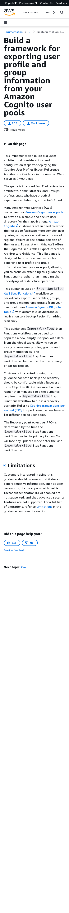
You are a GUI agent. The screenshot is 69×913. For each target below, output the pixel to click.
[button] (15, 144)
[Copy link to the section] (4, 465)
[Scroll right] (53, 12)
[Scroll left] (19, 12)
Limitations (44, 506)
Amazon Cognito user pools (44, 212)
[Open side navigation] (5, 22)
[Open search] (61, 12)
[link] (51, 32)
